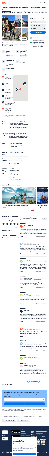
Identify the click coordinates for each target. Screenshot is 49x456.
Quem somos (32, 432)
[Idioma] (40, 2)
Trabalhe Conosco (33, 435)
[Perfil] (45, 3)
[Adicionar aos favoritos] (35, 188)
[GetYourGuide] (4, 2)
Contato (23, 431)
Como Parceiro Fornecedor (41, 431)
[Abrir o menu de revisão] (46, 226)
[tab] (11, 416)
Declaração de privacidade (18, 410)
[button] (17, 12)
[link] (19, 200)
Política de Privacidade (25, 435)
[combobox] (35, 220)
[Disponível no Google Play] (15, 432)
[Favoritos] (36, 3)
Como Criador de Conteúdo (39, 434)
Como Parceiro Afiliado (40, 436)
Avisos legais (23, 433)
